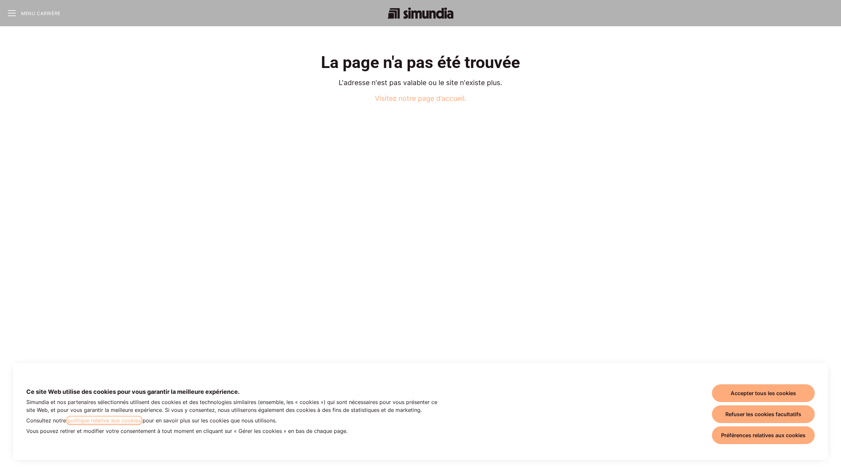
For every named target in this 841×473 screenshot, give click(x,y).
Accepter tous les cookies (763, 393)
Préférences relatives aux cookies (763, 435)
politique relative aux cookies (104, 420)
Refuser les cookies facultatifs (763, 414)
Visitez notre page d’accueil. (420, 98)
